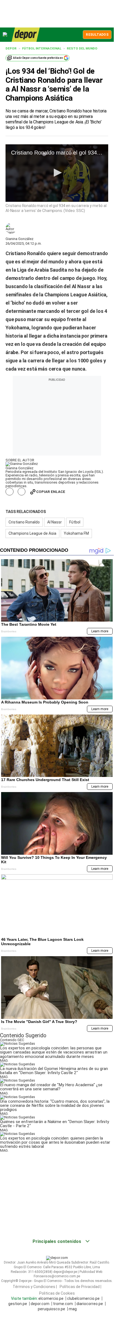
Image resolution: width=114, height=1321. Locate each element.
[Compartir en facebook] (10, 492)
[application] (57, 173)
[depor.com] (25, 34)
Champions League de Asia (32, 533)
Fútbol (74, 522)
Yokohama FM (76, 533)
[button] (57, 173)
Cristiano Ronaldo (24, 522)
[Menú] (5, 34)
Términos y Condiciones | (35, 1286)
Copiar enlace (50, 492)
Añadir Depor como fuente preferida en (38, 57)
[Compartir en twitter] (22, 492)
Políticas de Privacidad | (80, 1286)
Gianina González (19, 239)
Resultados (97, 35)
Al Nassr (54, 522)
